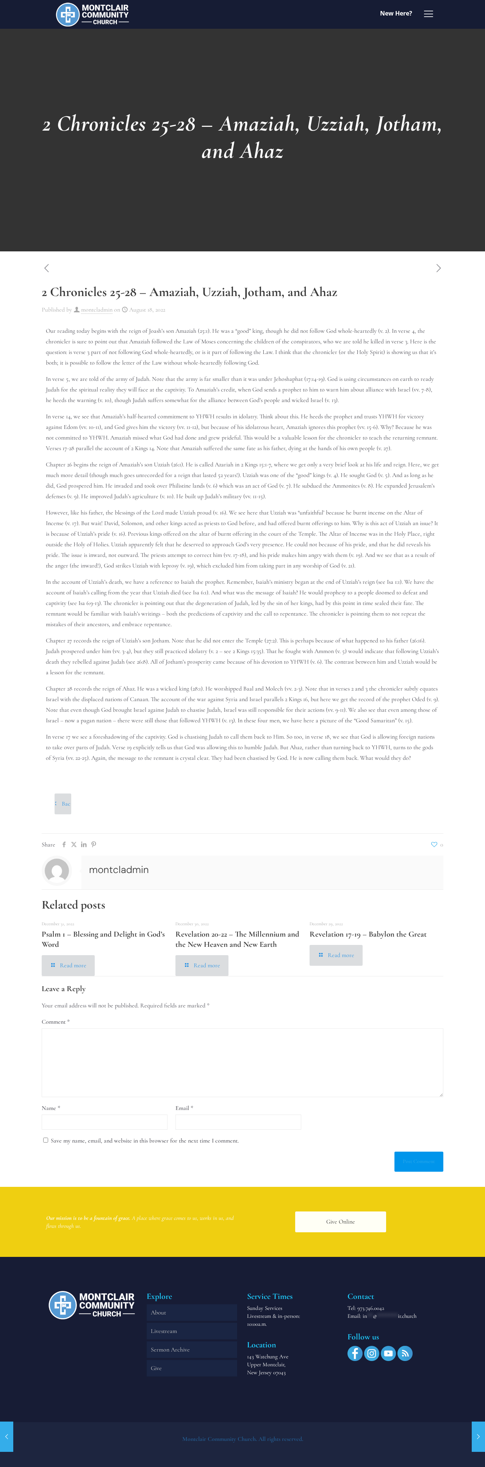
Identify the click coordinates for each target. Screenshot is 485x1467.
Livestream (164, 1331)
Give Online (340, 1221)
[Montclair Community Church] (92, 14)
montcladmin (97, 309)
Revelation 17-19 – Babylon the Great (368, 934)
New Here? (396, 13)
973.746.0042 (370, 1308)
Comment (56, 1022)
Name (51, 1108)
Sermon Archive (170, 1349)
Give (156, 1368)
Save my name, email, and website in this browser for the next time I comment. (145, 1140)
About (158, 1312)
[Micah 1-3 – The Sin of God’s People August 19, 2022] (478, 1437)
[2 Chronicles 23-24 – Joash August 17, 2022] (6, 1437)
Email (184, 1108)
